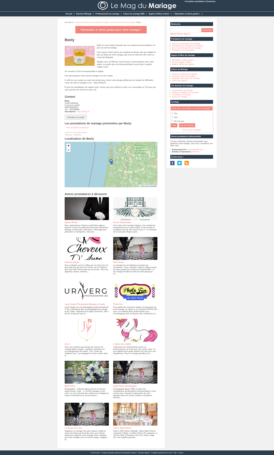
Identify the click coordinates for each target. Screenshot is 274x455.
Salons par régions (179, 80)
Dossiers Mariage (83, 14)
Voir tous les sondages (191, 130)
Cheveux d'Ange (72, 262)
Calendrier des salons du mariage (186, 78)
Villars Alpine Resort (122, 428)
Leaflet (142, 186)
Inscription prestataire (194, 1)
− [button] (68, 150)
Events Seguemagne (122, 222)
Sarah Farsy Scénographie (125, 386)
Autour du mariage (179, 97)
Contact (180, 453)
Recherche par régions (180, 34)
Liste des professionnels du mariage (122, 22)
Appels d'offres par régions (183, 64)
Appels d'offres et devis (159, 14)
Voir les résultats (187, 125)
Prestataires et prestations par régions (188, 46)
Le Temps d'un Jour (73, 428)
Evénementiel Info (195, 149)
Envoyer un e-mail (76, 117)
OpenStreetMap (151, 186)
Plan (175, 453)
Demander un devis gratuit (183, 60)
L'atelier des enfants (122, 344)
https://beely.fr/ (83, 112)
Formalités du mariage (181, 95)
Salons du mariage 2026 (134, 14)
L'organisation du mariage (182, 90)
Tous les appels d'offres (182, 62)
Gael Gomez (118, 262)
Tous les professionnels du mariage (186, 48)
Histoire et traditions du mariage (185, 92)
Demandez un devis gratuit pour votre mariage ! (111, 29)
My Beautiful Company (129, 453)
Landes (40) (69, 132)
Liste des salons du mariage (183, 76)
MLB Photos (70, 386)
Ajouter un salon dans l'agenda (184, 74)
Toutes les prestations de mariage (186, 44)
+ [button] (68, 145)
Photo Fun (117, 304)
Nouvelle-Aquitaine (80, 132)
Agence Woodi (71, 222)
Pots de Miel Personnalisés (77, 127)
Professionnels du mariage (107, 14)
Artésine (196, 152)
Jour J (67, 344)
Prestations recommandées (183, 50)
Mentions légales (144, 453)
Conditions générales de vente (161, 453)
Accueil (69, 14)
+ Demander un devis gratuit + (186, 14)
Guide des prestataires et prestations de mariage (91, 22)
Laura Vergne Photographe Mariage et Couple (85, 304)
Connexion (210, 1)
